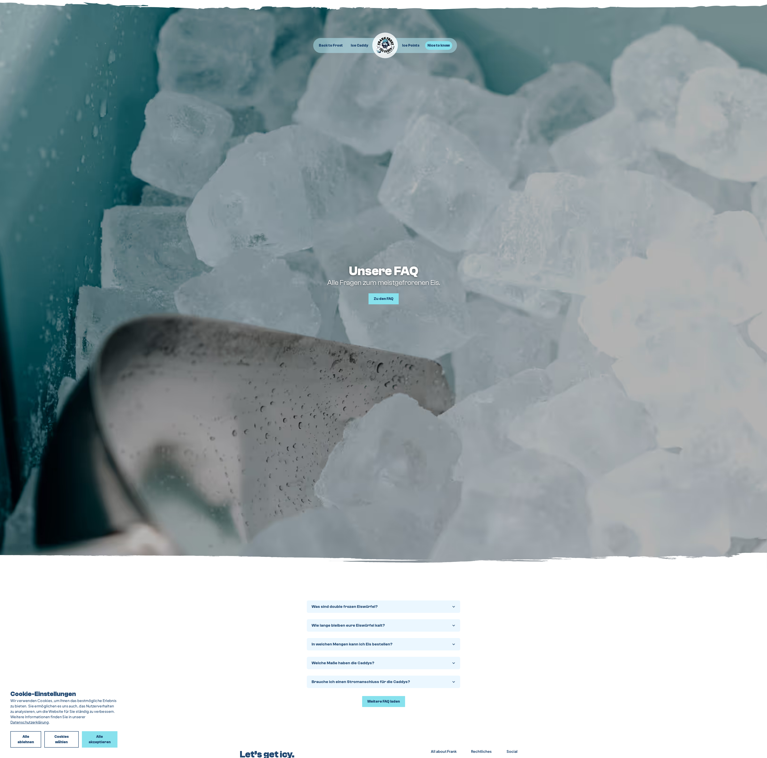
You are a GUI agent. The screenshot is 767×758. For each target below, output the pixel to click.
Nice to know (438, 45)
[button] (383, 606)
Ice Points (410, 45)
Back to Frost (331, 45)
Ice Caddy (359, 45)
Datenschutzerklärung (29, 722)
